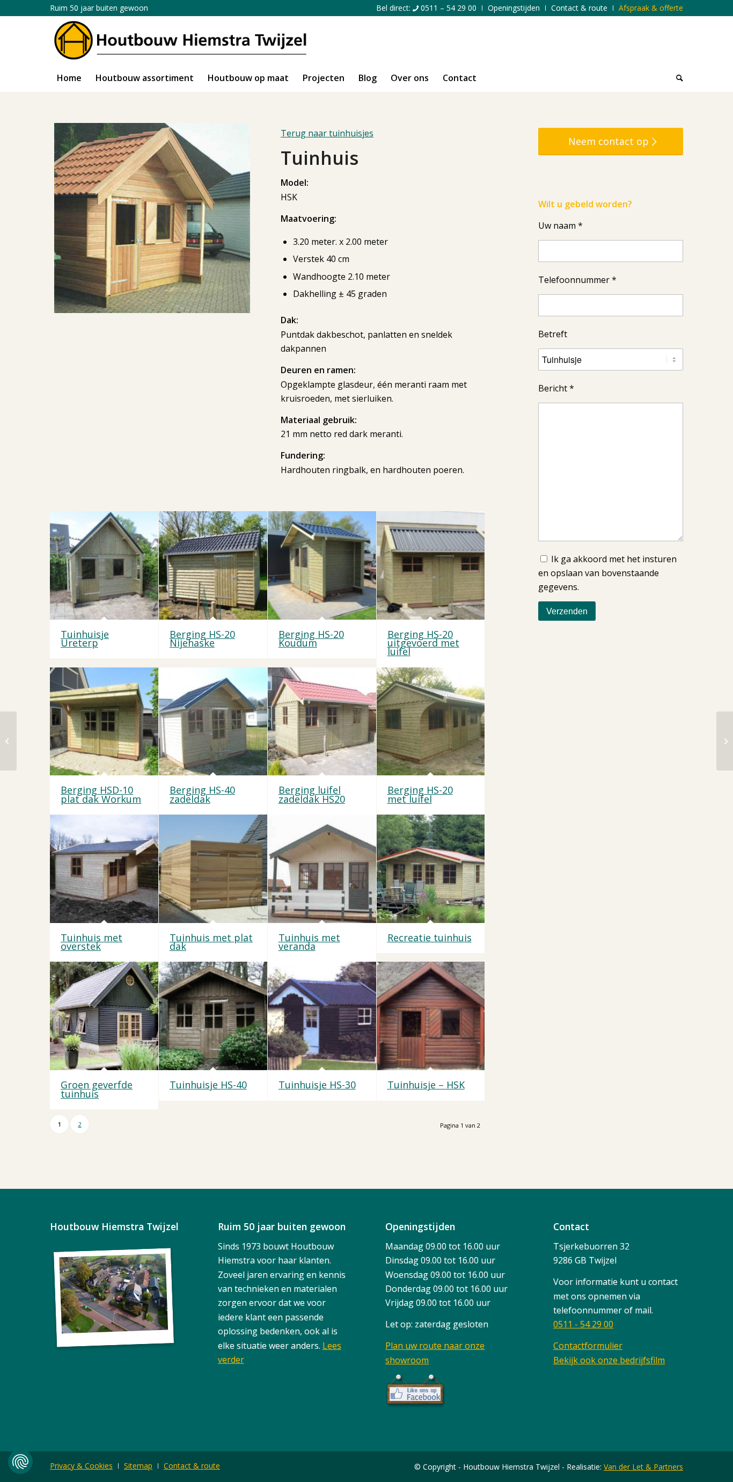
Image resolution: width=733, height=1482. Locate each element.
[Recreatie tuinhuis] (431, 869)
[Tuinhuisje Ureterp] (104, 565)
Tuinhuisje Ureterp (85, 638)
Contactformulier (587, 1346)
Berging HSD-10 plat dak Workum (101, 794)
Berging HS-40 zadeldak (202, 794)
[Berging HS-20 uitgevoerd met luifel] (431, 565)
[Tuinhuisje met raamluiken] (152, 218)
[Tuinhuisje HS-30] (322, 1016)
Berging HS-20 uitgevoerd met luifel (423, 643)
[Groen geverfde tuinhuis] (104, 1016)
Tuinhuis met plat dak (211, 942)
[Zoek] (676, 77)
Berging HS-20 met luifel (420, 794)
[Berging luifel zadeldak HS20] (322, 721)
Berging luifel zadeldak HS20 (311, 794)
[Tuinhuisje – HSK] (431, 1016)
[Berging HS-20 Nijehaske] (213, 565)
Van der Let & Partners (643, 1467)
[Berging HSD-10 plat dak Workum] (104, 721)
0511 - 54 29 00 (583, 1324)
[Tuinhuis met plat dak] (213, 869)
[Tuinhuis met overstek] (104, 869)
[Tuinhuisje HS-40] (213, 1016)
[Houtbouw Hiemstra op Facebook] (415, 1405)
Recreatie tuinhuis (429, 937)
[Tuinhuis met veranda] (322, 869)
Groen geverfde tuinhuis (97, 1089)
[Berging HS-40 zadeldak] (213, 721)
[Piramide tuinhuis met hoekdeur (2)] (8, 741)
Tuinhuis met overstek (91, 942)
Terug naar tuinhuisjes (327, 133)
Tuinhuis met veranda (309, 942)
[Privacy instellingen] (20, 1461)
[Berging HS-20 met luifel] (431, 721)
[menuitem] (426, 8)
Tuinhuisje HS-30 (317, 1084)
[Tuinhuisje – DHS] (724, 741)
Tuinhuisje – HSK (426, 1084)
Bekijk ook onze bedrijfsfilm (609, 1360)
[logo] (180, 40)
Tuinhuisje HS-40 (208, 1084)
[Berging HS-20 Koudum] (322, 565)
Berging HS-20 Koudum (311, 638)
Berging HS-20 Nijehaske (202, 638)
